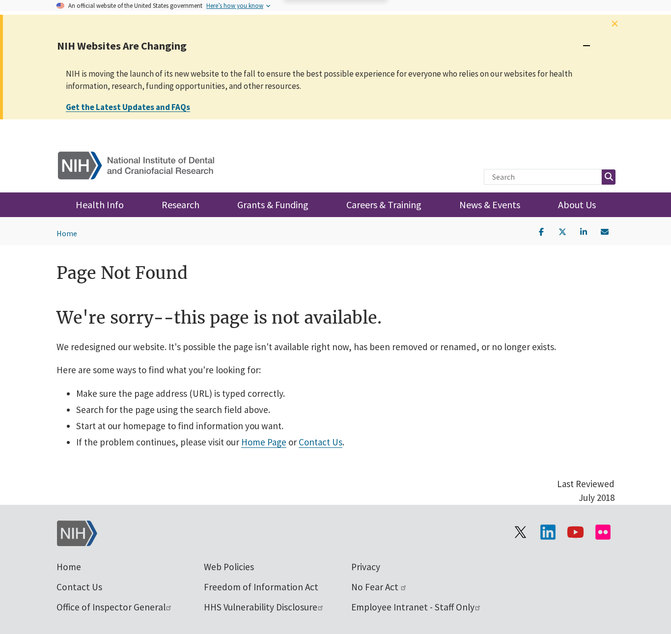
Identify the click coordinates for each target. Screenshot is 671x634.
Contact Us (320, 442)
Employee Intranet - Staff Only (413, 607)
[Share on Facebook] (541, 231)
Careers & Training (383, 204)
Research (180, 204)
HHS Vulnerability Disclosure (260, 607)
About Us (577, 204)
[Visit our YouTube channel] (575, 532)
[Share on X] (562, 231)
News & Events (489, 204)
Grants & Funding (272, 204)
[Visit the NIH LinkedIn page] (547, 532)
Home (66, 233)
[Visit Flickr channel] (603, 532)
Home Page (263, 442)
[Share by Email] (605, 231)
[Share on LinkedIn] (583, 231)
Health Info (100, 204)
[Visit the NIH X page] (520, 532)
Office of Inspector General (111, 607)
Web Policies (229, 567)
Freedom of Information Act (261, 587)
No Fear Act (375, 587)
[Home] (142, 163)
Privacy (365, 567)
